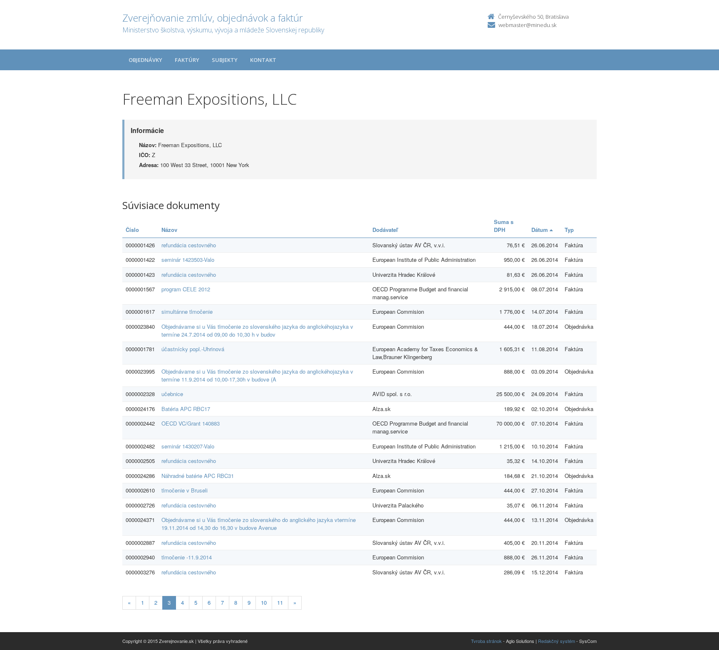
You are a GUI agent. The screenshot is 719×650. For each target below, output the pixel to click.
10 (264, 602)
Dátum (540, 230)
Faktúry (187, 60)
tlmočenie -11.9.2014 (186, 557)
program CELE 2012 (185, 289)
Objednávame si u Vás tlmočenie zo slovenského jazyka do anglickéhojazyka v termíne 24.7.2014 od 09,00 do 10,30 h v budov (257, 330)
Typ (569, 230)
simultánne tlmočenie (187, 311)
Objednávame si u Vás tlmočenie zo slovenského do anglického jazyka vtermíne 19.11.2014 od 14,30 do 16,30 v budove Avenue (258, 524)
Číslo (132, 230)
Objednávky (145, 60)
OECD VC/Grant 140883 (190, 423)
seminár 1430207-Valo (187, 446)
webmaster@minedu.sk (527, 25)
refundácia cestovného (188, 245)
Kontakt (263, 60)
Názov (169, 230)
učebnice (172, 394)
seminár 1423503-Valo (187, 259)
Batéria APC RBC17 (185, 409)
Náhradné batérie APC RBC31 (197, 476)
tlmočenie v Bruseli (184, 490)
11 (280, 602)
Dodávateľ (385, 230)
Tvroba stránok (486, 641)
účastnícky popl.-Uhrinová (192, 349)
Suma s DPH (503, 226)
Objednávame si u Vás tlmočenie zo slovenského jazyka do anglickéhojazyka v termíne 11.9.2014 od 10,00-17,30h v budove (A (257, 375)
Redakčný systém (556, 641)
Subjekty (225, 60)
